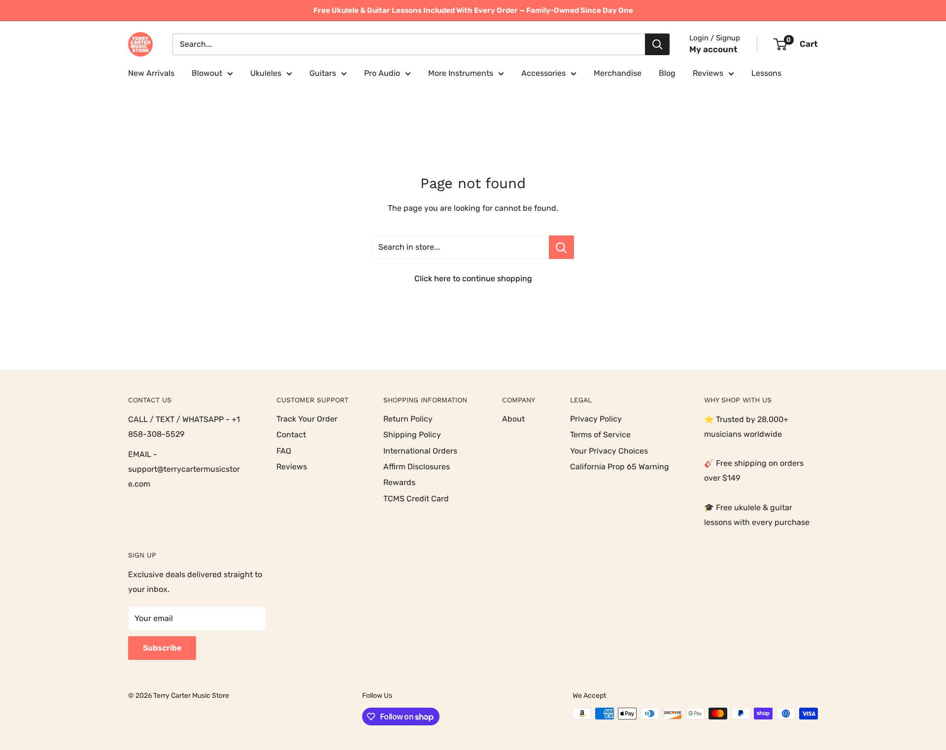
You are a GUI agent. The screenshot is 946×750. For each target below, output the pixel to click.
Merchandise (618, 73)
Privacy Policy (596, 419)
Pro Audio (382, 73)
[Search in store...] (561, 247)
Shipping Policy (412, 434)
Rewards (399, 482)
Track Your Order (307, 419)
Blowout (207, 73)
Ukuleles (265, 73)
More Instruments (460, 73)
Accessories (543, 73)
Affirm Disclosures (416, 466)
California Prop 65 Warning (619, 466)
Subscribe (162, 647)
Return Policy (408, 419)
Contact (291, 434)
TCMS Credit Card (416, 498)
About (513, 419)
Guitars (322, 73)
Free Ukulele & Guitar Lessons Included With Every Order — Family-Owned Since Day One (473, 10)
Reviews (708, 73)
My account (713, 49)
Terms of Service (600, 434)
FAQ (283, 451)
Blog (667, 73)
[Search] (657, 44)
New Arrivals (151, 73)
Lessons (766, 73)
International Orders (420, 451)
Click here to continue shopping (473, 278)
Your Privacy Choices (609, 451)
